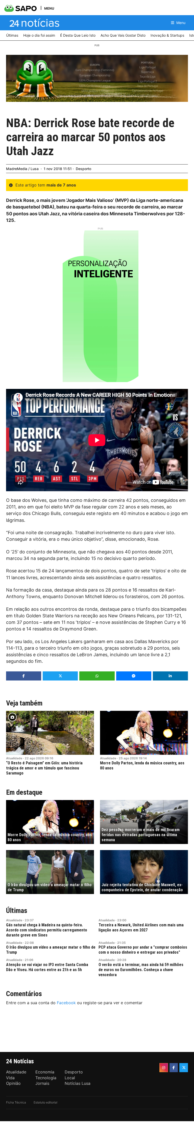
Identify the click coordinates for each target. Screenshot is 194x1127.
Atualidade (14, 758)
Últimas (16, 910)
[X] (183, 1067)
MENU (49, 8)
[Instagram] (163, 1067)
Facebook (66, 1002)
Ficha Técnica (16, 1102)
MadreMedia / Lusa (22, 169)
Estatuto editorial (45, 1102)
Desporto (83, 169)
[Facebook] (173, 1067)
